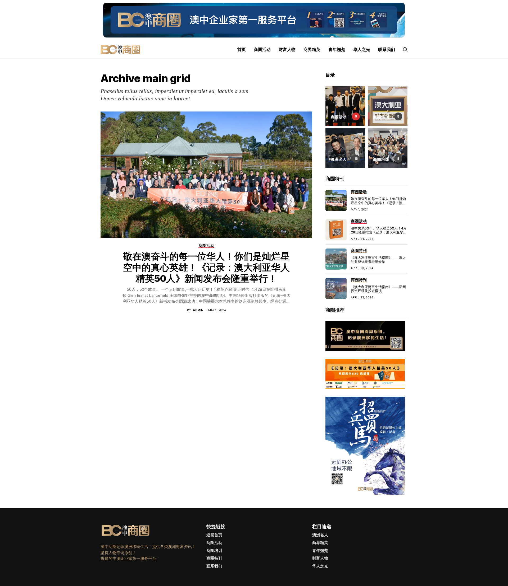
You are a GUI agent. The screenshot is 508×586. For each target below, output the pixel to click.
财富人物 (320, 558)
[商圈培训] (387, 148)
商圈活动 (214, 542)
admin (198, 310)
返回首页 (214, 534)
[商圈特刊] (387, 106)
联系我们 (214, 566)
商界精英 (320, 542)
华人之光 (320, 566)
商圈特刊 (214, 558)
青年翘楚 (320, 550)
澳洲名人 (320, 534)
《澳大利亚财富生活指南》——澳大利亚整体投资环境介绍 (378, 259)
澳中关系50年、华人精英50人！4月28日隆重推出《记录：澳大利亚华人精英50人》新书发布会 (379, 232)
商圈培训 (214, 550)
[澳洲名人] (345, 148)
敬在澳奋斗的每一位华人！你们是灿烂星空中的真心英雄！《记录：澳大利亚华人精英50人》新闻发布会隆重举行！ (206, 267)
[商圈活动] (345, 106)
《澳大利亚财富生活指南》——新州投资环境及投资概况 (378, 289)
